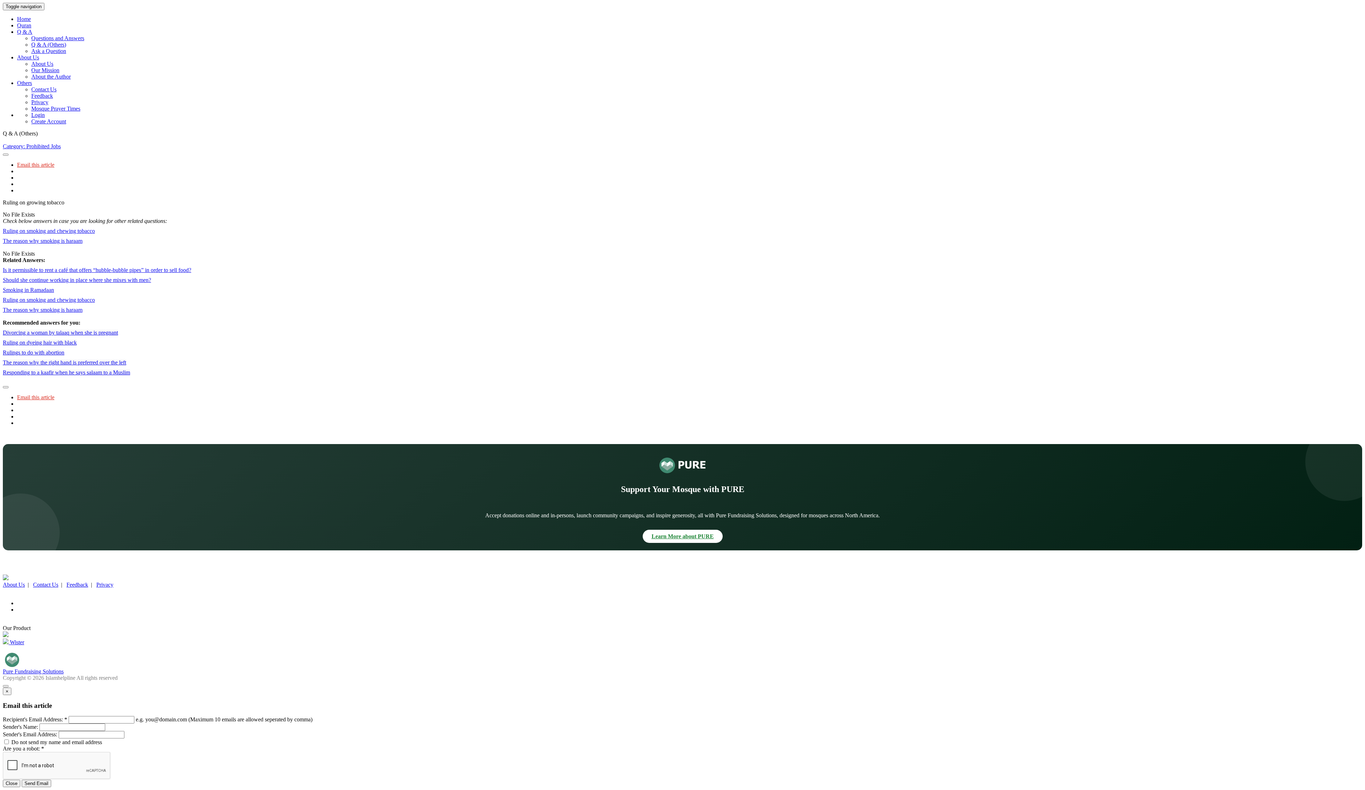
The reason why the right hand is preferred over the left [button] (64, 362)
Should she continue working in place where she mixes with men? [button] (77, 280)
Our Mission (45, 70)
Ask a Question (48, 51)
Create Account (48, 121)
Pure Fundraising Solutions (33, 671)
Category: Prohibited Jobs (32, 146)
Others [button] (24, 83)
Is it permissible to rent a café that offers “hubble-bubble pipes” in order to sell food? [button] (97, 270)
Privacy (39, 102)
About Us (42, 64)
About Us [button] (28, 57)
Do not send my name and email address (56, 742)
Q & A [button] (24, 32)
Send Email (36, 783)
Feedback (42, 96)
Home (24, 19)
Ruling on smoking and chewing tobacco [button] (49, 231)
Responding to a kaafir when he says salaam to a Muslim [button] (66, 372)
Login (38, 115)
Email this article (35, 165)
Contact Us (44, 89)
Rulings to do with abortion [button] (33, 352)
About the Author (51, 77)
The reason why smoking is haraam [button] (42, 241)
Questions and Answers (57, 38)
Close (11, 783)
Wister (16, 642)
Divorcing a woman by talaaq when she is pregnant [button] (60, 333)
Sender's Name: (20, 727)
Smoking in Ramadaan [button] (28, 290)
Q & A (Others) (48, 45)
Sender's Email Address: (30, 734)
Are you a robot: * (23, 749)
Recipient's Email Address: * (35, 719)
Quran (24, 25)
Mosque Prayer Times (55, 109)
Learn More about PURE (683, 536)
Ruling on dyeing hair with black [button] (40, 343)
